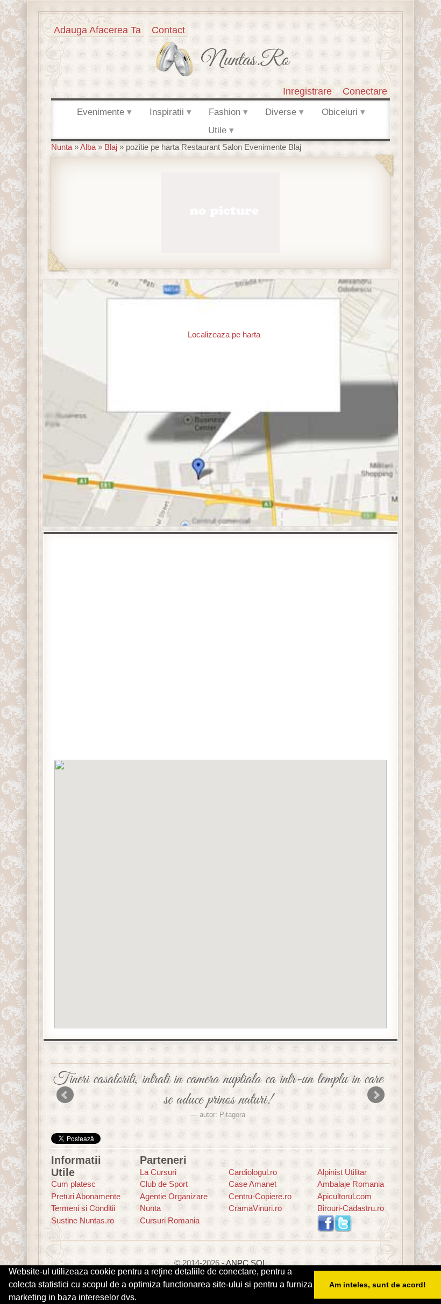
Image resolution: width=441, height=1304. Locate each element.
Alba (88, 147)
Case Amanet (252, 1183)
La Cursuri (158, 1172)
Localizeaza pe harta (224, 334)
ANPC (237, 1262)
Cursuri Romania (170, 1220)
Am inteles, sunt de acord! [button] (377, 1284)
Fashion (224, 112)
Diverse (280, 112)
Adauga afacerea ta (97, 30)
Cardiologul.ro (253, 1172)
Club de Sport (164, 1183)
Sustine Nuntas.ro (82, 1220)
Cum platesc (73, 1183)
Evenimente (100, 112)
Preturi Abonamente (85, 1196)
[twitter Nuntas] (343, 1222)
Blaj (110, 147)
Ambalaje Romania (350, 1183)
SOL (259, 1262)
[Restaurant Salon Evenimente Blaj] (220, 212)
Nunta (61, 147)
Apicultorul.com (344, 1196)
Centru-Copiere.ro (260, 1196)
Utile (217, 130)
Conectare (365, 91)
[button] (220, 893)
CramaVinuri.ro (255, 1208)
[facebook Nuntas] (326, 1222)
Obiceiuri (340, 112)
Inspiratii (167, 112)
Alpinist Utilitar (342, 1172)
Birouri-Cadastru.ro (350, 1208)
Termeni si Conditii (83, 1208)
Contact (168, 30)
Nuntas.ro (245, 60)
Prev (65, 1095)
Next (376, 1095)
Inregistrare (307, 91)
